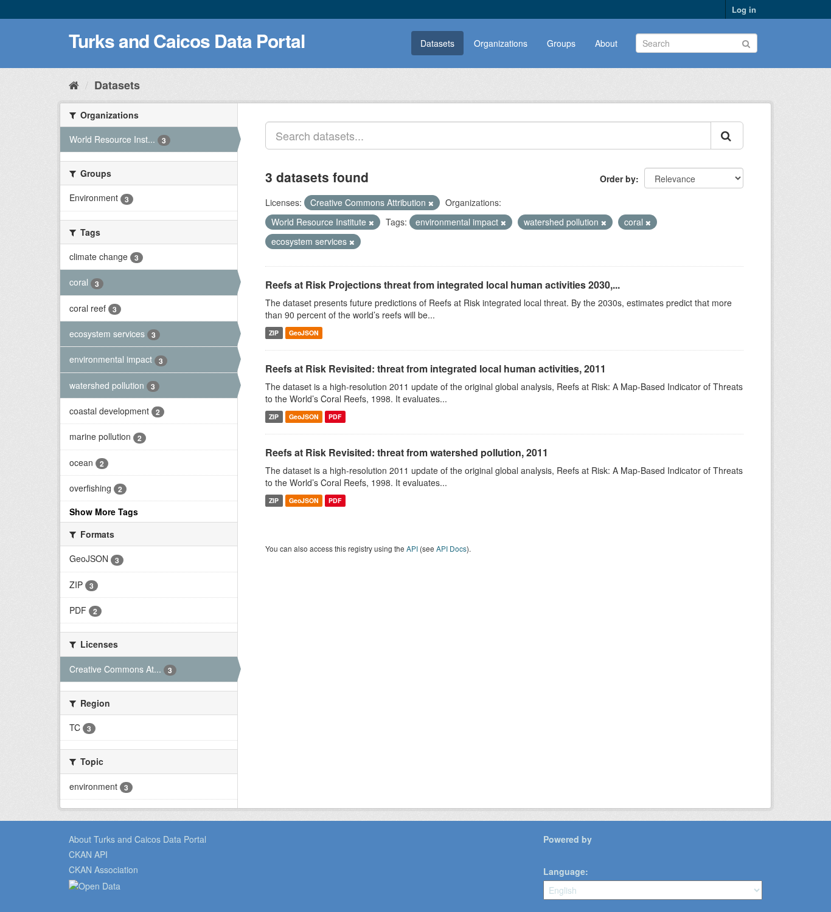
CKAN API (88, 854)
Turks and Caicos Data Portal (187, 40)
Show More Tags (103, 512)
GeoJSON (304, 332)
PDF (335, 416)
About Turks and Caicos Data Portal (137, 839)
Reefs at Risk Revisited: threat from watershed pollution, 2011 (406, 452)
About (606, 43)
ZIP (274, 332)
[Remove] (431, 203)
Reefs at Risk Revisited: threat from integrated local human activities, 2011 (435, 368)
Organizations (500, 43)
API (412, 548)
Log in (744, 9)
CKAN (564, 852)
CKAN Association (103, 869)
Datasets (437, 43)
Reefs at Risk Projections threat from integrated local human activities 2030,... (442, 285)
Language (564, 871)
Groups (561, 43)
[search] (727, 135)
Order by (618, 179)
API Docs (451, 548)
